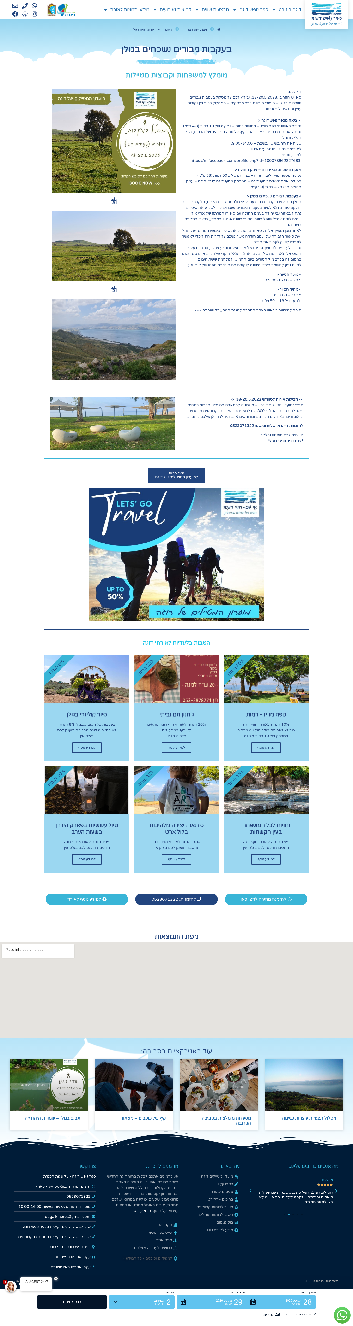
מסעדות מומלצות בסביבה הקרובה (226, 1121)
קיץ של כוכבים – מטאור (143, 1118)
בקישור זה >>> (207, 310)
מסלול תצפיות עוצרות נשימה (309, 1118)
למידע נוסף (266, 747)
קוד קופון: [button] (268, 1314)
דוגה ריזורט (290, 9)
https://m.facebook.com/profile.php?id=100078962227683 (245, 160)
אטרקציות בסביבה (195, 30)
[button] (336, 1190)
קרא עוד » (142, 1211)
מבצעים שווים (215, 9)
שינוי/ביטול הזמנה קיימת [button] (297, 1314)
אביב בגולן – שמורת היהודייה (52, 1118)
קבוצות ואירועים (175, 9)
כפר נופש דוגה (253, 9)
